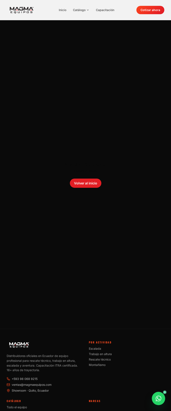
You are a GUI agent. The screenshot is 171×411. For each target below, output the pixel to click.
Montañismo (97, 365)
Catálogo (79, 10)
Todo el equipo (17, 407)
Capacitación (105, 10)
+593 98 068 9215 (25, 379)
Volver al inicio (85, 183)
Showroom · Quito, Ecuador (30, 390)
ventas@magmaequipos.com (32, 384)
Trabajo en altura (100, 354)
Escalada (95, 348)
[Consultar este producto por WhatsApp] (158, 398)
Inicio (62, 10)
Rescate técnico (100, 359)
